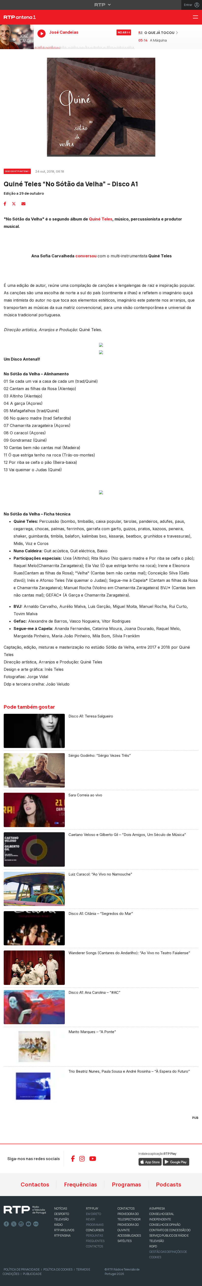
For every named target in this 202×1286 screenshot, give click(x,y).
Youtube (28, 1224)
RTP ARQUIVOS (64, 1230)
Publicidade (32, 1274)
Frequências (80, 1184)
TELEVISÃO (61, 1219)
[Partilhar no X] (14, 203)
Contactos (35, 1184)
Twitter (14, 1224)
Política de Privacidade (22, 1269)
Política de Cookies (57, 1269)
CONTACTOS (126, 1208)
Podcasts (168, 1184)
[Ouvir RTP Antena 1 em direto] (17, 37)
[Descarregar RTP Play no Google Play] (176, 1161)
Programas (126, 1184)
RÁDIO (58, 1225)
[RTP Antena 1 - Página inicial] (17, 17)
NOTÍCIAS (60, 1208)
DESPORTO (61, 1214)
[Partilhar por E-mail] (23, 203)
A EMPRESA (157, 1208)
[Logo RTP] (25, 1210)
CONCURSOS (95, 1230)
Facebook (6, 1224)
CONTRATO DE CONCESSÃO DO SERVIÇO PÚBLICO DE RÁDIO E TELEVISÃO (169, 1235)
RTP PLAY (92, 1208)
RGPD (153, 1246)
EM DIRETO (93, 1214)
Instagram (21, 1224)
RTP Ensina (62, 1235)
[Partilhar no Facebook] (5, 203)
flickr (36, 1224)
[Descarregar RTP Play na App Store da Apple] (150, 1161)
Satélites (125, 1241)
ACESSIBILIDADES (129, 1235)
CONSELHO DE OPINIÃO (164, 1225)
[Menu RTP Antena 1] (197, 17)
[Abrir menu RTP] (101, 4)
